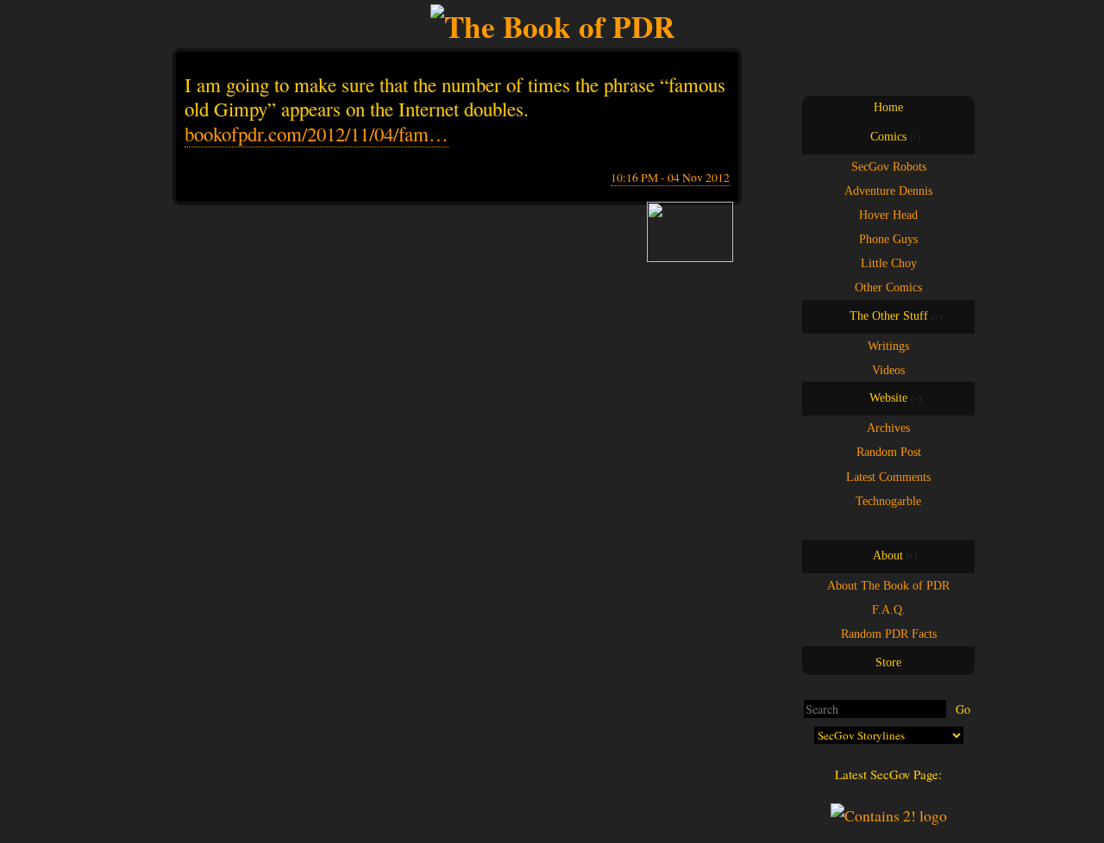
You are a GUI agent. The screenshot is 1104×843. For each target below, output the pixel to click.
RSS (921, 524)
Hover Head (888, 215)
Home (888, 107)
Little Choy (889, 263)
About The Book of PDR (888, 585)
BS (872, 524)
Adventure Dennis (888, 190)
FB (855, 524)
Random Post (888, 452)
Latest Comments (888, 477)
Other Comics (888, 287)
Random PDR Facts (889, 633)
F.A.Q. (889, 609)
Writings (888, 346)
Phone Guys (888, 239)
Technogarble (888, 501)
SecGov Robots (888, 166)
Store (888, 662)
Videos (888, 370)
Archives (888, 427)
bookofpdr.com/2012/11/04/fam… (316, 134)
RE (905, 524)
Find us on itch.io (888, 524)
